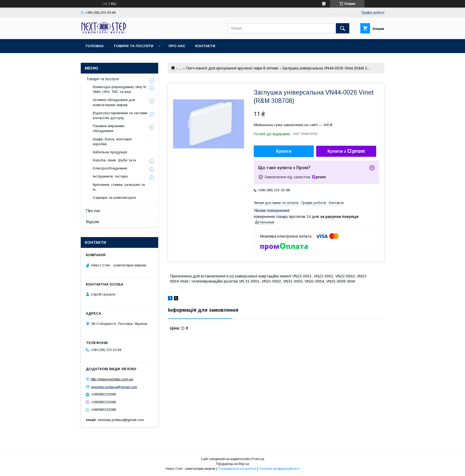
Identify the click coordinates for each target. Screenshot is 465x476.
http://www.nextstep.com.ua (112, 379)
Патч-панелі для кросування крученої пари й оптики (232, 68)
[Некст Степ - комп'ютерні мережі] (103, 32)
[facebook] (170, 299)
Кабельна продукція (110, 152)
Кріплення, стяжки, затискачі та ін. (119, 187)
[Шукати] (342, 28)
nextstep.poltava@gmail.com (114, 387)
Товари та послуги (133, 46)
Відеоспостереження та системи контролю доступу (120, 115)
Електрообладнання (110, 168)
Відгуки (92, 222)
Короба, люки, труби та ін (114, 160)
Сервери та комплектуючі (114, 198)
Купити (283, 151)
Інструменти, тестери (110, 176)
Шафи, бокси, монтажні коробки (112, 141)
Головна (95, 46)
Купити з (336, 151)
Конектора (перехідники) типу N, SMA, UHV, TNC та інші (120, 89)
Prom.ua (258, 459)
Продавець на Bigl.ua (232, 464)
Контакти (205, 46)
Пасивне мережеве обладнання (108, 128)
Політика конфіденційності (279, 469)
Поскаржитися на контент (237, 469)
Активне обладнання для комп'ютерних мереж (114, 102)
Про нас (176, 46)
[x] (176, 299)
